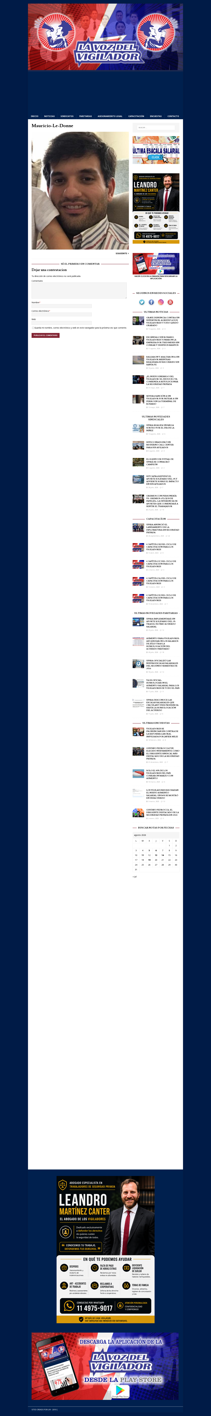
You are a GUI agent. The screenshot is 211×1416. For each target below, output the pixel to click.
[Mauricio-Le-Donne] (80, 247)
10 (163, 510)
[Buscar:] (156, 127)
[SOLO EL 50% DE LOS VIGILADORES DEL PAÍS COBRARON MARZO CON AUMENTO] (138, 776)
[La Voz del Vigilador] (105, 68)
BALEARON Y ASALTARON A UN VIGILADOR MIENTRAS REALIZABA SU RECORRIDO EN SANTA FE (162, 361)
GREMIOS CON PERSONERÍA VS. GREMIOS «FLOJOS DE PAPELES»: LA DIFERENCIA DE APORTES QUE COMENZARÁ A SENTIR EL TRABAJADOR (162, 501)
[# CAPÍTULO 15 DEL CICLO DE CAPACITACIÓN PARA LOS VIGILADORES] (138, 601)
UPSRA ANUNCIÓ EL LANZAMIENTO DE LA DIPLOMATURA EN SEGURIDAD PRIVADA (162, 528)
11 (163, 691)
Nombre (35, 302)
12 (163, 630)
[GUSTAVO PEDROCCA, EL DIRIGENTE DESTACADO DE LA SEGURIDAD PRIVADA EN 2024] (138, 815)
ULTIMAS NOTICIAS (156, 312)
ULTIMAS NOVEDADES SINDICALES (156, 418)
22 (169, 536)
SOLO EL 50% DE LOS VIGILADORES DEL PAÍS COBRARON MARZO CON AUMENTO (159, 774)
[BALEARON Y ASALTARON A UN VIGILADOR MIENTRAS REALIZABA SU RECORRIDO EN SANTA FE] (138, 362)
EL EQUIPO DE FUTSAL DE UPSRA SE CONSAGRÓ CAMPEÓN (160, 462)
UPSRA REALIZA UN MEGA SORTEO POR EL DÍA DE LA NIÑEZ (160, 428)
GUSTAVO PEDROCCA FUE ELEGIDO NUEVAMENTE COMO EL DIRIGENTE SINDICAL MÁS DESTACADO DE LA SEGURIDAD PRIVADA (162, 753)
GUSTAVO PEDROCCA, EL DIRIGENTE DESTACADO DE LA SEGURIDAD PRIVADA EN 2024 (162, 812)
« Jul (135, 876)
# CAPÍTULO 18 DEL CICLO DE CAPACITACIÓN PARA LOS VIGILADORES (161, 547)
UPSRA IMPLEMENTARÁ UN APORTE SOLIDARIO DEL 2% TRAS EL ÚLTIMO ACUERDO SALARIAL (161, 623)
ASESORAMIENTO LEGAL (110, 116)
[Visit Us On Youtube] (170, 305)
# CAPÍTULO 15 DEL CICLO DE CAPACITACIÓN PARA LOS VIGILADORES (161, 598)
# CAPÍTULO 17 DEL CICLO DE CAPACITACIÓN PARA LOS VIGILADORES (161, 564)
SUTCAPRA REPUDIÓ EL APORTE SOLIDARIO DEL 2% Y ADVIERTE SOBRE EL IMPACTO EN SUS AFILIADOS (162, 480)
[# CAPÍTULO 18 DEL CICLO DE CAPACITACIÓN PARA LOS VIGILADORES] (138, 550)
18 (163, 652)
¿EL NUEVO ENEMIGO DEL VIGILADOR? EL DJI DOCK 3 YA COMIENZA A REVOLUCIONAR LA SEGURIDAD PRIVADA (162, 380)
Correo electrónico (40, 311)
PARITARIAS (85, 116)
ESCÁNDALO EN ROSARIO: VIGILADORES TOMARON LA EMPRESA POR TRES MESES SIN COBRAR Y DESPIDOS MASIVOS (162, 341)
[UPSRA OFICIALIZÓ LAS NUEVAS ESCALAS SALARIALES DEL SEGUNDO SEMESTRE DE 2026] (138, 666)
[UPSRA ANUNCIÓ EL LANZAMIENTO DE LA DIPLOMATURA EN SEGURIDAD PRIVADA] (138, 530)
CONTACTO (173, 116)
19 (149, 860)
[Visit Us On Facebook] (151, 305)
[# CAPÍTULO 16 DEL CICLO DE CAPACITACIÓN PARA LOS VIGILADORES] (138, 584)
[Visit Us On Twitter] (142, 305)
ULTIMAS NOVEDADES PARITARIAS (156, 613)
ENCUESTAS (156, 116)
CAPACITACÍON (156, 518)
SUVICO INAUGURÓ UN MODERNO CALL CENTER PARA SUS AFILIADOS (160, 445)
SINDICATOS (67, 116)
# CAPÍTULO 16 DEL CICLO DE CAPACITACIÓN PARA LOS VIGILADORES (161, 581)
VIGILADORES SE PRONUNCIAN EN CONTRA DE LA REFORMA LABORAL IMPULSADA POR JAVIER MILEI (162, 732)
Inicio (34, 116)
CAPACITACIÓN (136, 116)
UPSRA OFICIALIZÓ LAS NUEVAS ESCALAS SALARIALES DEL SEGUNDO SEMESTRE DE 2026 (162, 664)
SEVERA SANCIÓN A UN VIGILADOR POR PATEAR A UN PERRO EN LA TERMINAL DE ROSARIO (162, 400)
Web (34, 319)
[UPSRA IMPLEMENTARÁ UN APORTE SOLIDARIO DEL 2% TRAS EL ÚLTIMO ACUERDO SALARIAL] (138, 624)
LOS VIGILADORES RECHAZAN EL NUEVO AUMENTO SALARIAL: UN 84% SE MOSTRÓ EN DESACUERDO (162, 794)
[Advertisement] (105, 91)
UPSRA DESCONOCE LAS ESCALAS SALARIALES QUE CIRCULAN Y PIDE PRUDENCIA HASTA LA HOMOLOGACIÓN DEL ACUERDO (162, 705)
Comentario (37, 280)
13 (164, 801)
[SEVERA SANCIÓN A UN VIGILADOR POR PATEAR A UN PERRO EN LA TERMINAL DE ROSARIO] (138, 401)
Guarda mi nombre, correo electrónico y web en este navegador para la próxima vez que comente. (80, 327)
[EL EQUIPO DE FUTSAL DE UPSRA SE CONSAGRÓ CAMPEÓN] (138, 465)
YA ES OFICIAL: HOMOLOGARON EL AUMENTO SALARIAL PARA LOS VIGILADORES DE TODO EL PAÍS (162, 684)
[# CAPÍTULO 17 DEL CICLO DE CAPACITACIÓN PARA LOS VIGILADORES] (138, 567)
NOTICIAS (49, 116)
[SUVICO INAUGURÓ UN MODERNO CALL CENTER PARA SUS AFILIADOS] (138, 448)
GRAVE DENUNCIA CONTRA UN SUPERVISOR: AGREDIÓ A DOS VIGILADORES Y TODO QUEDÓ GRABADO (162, 321)
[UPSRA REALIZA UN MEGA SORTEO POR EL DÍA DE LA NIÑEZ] (138, 431)
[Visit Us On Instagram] (160, 305)
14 (162, 855)
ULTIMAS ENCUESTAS (156, 723)
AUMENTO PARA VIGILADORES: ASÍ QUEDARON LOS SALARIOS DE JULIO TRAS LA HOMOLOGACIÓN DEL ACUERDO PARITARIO (162, 643)
